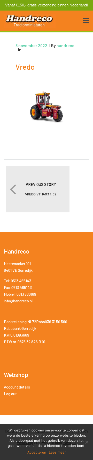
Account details (17, 387)
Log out (10, 393)
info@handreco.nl (18, 301)
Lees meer (57, 452)
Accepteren (36, 452)
